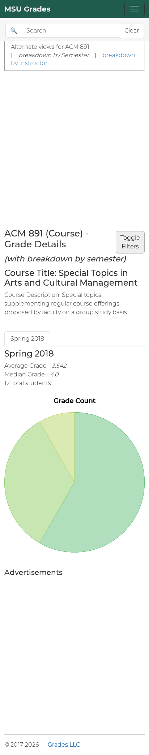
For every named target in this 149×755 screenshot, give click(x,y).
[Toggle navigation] (134, 9)
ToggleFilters (130, 242)
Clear (131, 30)
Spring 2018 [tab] (27, 338)
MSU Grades (27, 9)
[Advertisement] (74, 149)
